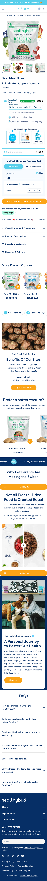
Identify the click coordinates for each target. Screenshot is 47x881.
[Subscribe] (42, 841)
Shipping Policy (8, 866)
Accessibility (7, 870)
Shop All (20, 15)
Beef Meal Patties (18, 448)
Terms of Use (29, 847)
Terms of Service (25, 866)
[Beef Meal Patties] (18, 429)
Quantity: (9, 190)
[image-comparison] (23, 545)
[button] (39, 8)
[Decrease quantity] (29, 191)
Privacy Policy (8, 861)
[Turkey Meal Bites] (32, 281)
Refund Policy (23, 861)
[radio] (23, 122)
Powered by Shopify (28, 875)
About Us (13, 680)
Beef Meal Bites (11, 294)
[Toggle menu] (2, 8)
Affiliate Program (23, 870)
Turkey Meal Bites (32, 294)
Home (9, 15)
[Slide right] (39, 40)
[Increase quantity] (39, 191)
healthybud (14, 875)
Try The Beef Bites (24, 387)
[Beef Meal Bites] (12, 281)
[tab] (13, 166)
